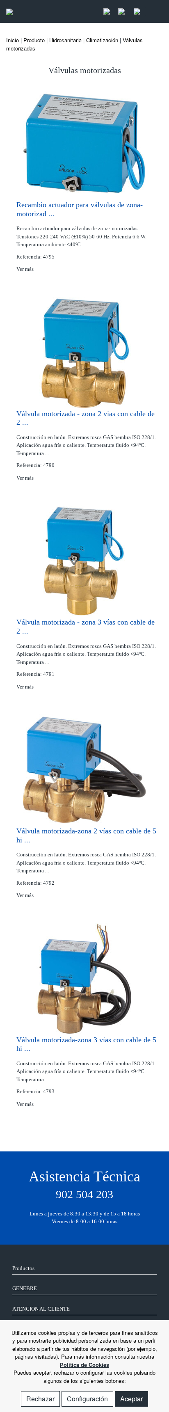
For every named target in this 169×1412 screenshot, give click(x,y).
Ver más (25, 269)
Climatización (102, 40)
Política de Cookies (84, 1365)
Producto (34, 40)
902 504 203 (84, 1194)
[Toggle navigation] (154, 11)
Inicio (12, 40)
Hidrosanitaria (65, 40)
